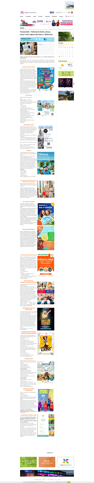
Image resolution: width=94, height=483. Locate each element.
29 (69, 56)
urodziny (51, 463)
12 (63, 52)
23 (72, 54)
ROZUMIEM (68, 482)
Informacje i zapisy (30, 328)
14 (67, 52)
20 (65, 54)
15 (69, 52)
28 (67, 56)
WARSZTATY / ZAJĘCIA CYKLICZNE (28, 462)
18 (61, 54)
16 (72, 52)
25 (61, 56)
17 (59, 54)
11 (61, 52)
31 (59, 58)
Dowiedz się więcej (34, 482)
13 (65, 52)
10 (59, 52)
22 (69, 54)
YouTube (34, 148)
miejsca (47, 463)
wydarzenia (43, 463)
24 (59, 56)
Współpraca (54, 16)
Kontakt (61, 16)
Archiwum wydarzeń (38, 479)
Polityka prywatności (50, 479)
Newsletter (47, 16)
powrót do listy (50, 452)
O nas (56, 479)
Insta (32, 148)
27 (65, 56)
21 (67, 54)
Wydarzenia (28, 16)
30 (72, 56)
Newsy (35, 16)
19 (63, 54)
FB (30, 148)
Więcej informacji (23, 147)
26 (63, 56)
